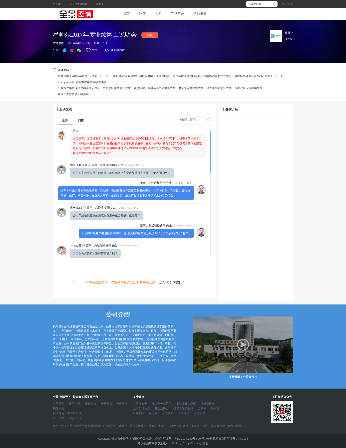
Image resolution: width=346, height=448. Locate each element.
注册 (290, 3)
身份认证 (121, 403)
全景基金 (199, 413)
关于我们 (58, 403)
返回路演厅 (118, 50)
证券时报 (138, 413)
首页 (126, 13)
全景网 (57, 3)
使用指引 (74, 403)
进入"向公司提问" (171, 282)
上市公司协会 (141, 408)
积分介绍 (58, 408)
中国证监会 (140, 403)
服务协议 (90, 403)
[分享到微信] (79, 50)
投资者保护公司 (183, 408)
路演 (142, 13)
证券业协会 (208, 403)
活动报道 (200, 13)
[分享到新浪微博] (72, 50)
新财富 (100, 3)
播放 (243, 344)
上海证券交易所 (186, 403)
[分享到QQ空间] (64, 50)
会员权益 (106, 403)
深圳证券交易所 (161, 403)
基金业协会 (162, 408)
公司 (158, 13)
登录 (284, 3)
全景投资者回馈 (78, 3)
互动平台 (177, 13)
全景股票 (183, 413)
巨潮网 (153, 413)
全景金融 (167, 413)
